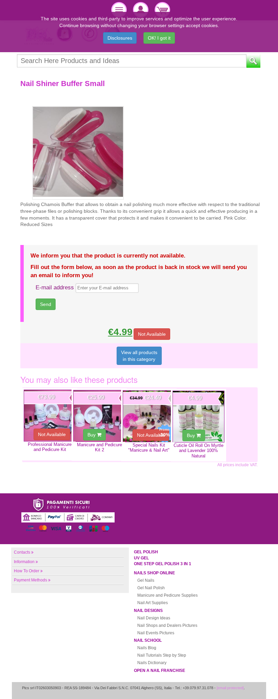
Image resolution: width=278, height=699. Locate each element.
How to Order (26, 571)
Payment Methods (30, 580)
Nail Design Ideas (153, 618)
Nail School (148, 640)
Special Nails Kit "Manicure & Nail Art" (149, 448)
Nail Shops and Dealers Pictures (167, 625)
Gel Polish (146, 552)
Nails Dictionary (151, 662)
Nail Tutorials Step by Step (161, 655)
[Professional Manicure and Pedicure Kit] (50, 415)
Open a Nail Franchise (159, 670)
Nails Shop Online (154, 573)
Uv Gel (141, 558)
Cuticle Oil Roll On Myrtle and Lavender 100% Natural (198, 450)
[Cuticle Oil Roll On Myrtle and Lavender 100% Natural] (198, 417)
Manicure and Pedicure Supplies (167, 595)
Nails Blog (146, 647)
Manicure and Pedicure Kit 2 (99, 447)
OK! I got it (159, 38)
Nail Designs (148, 610)
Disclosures (119, 38)
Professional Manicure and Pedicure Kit (50, 447)
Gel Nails (145, 580)
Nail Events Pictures (155, 633)
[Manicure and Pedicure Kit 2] (99, 416)
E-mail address (55, 287)
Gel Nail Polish (151, 587)
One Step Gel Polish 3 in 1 (162, 563)
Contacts (22, 552)
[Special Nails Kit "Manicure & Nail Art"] (149, 416)
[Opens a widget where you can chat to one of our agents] (252, 687)
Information (24, 561)
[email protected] (230, 688)
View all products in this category (139, 356)
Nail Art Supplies (152, 602)
